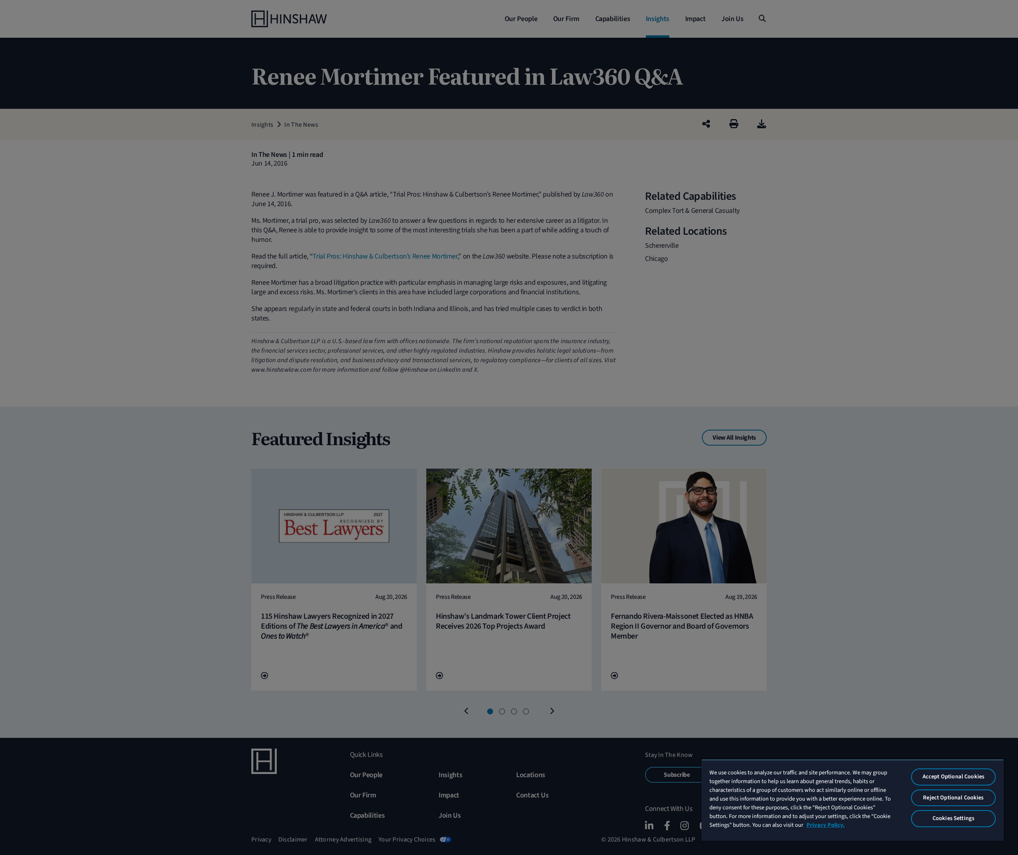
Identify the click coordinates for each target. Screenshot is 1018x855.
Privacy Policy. (825, 825)
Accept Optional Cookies (953, 776)
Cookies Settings (953, 818)
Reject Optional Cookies (953, 797)
